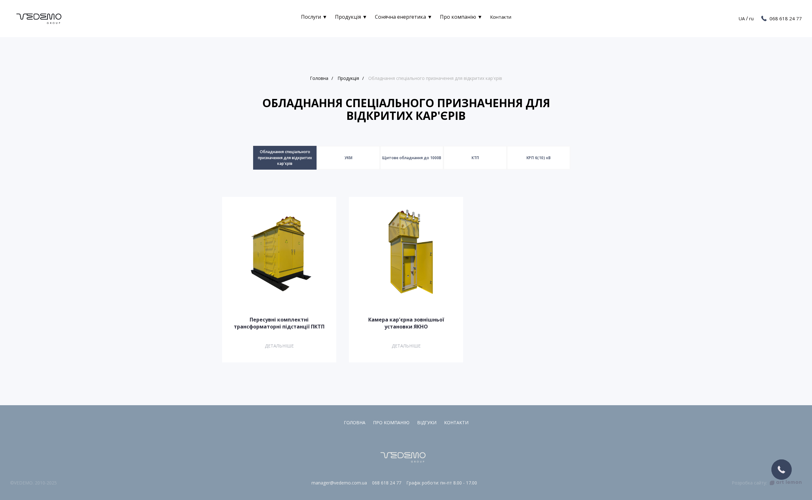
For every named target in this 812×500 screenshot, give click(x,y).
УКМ (348, 157)
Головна (319, 78)
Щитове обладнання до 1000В (411, 157)
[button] (781, 469)
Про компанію (391, 422)
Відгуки (426, 422)
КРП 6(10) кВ (539, 157)
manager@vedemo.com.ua (339, 483)
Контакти (500, 17)
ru (751, 18)
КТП (475, 157)
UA (741, 18)
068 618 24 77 (785, 18)
